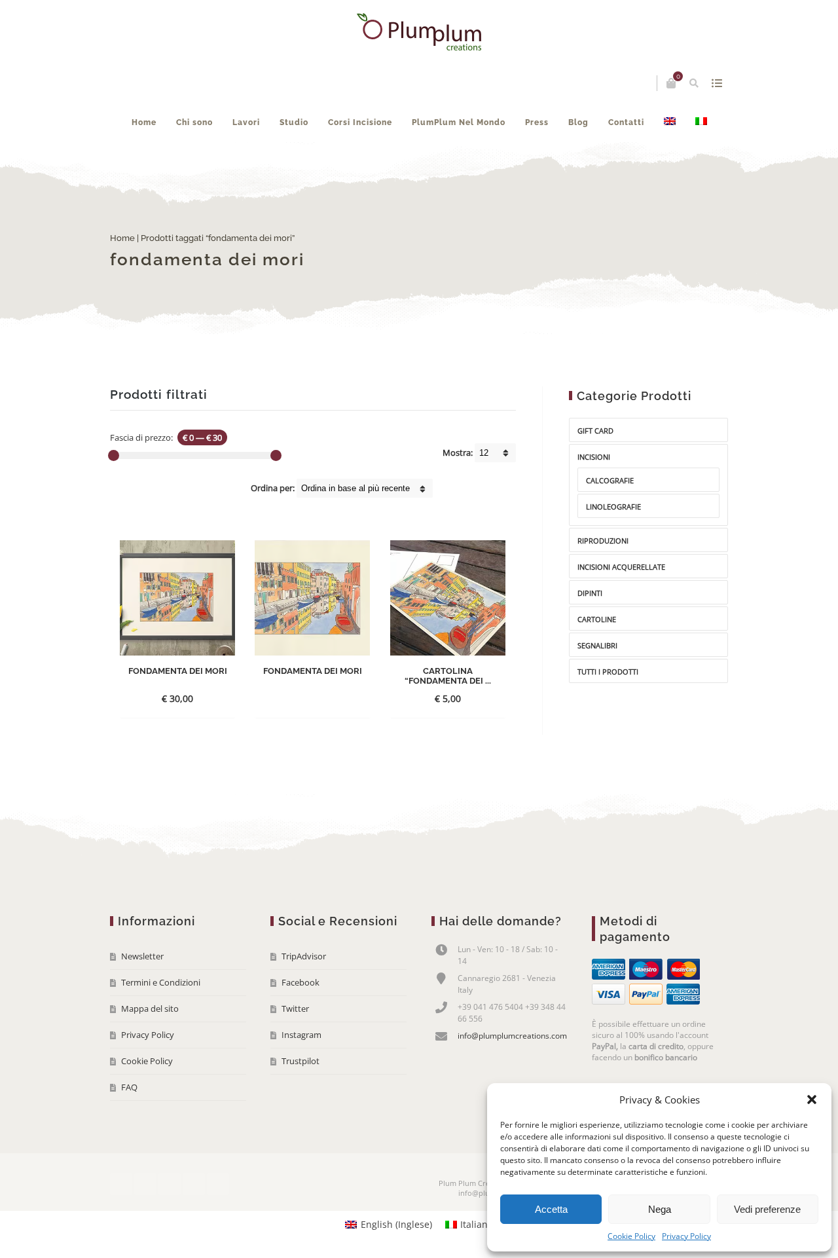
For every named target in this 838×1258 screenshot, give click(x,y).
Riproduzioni (602, 541)
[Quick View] (196, 698)
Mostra (716, 83)
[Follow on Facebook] (121, 1184)
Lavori (246, 122)
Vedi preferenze (767, 1209)
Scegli (166, 698)
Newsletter (142, 956)
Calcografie (610, 480)
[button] (811, 1099)
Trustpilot (300, 1061)
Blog (578, 122)
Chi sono (194, 122)
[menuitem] (669, 122)
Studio (294, 122)
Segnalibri (597, 645)
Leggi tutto (301, 698)
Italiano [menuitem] (476, 1224)
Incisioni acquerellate (621, 567)
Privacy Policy (686, 1236)
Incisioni (593, 457)
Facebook (300, 982)
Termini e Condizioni (160, 982)
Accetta (551, 1209)
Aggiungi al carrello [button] (447, 679)
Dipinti (589, 593)
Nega (659, 1209)
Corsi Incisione (360, 122)
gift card (595, 430)
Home (144, 122)
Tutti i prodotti (607, 671)
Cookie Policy (631, 1236)
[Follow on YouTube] (169, 1184)
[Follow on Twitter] (145, 1184)
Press (537, 122)
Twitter (295, 1008)
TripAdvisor (304, 956)
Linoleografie (613, 506)
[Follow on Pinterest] (218, 1184)
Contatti (626, 122)
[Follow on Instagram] (194, 1184)
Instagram (301, 1035)
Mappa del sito (150, 1008)
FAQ (129, 1087)
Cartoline (596, 619)
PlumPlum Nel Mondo (458, 122)
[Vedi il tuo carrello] (671, 83)
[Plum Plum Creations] (419, 31)
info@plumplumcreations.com (512, 1035)
